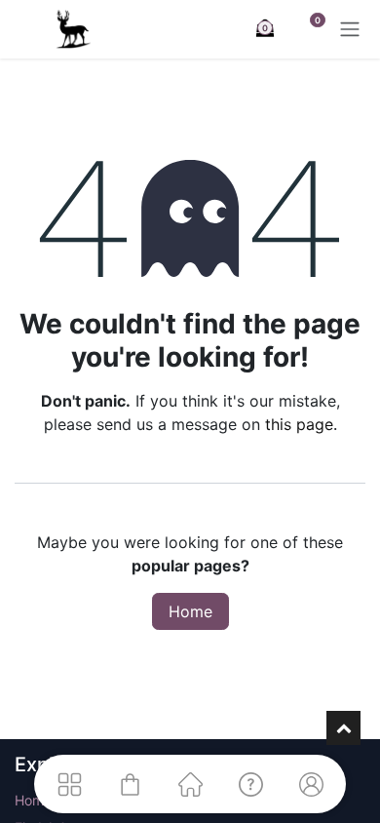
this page (299, 424)
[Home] (190, 784)
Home (190, 611)
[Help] (250, 784)
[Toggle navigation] (349, 29)
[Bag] (129, 784)
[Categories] (69, 784)
